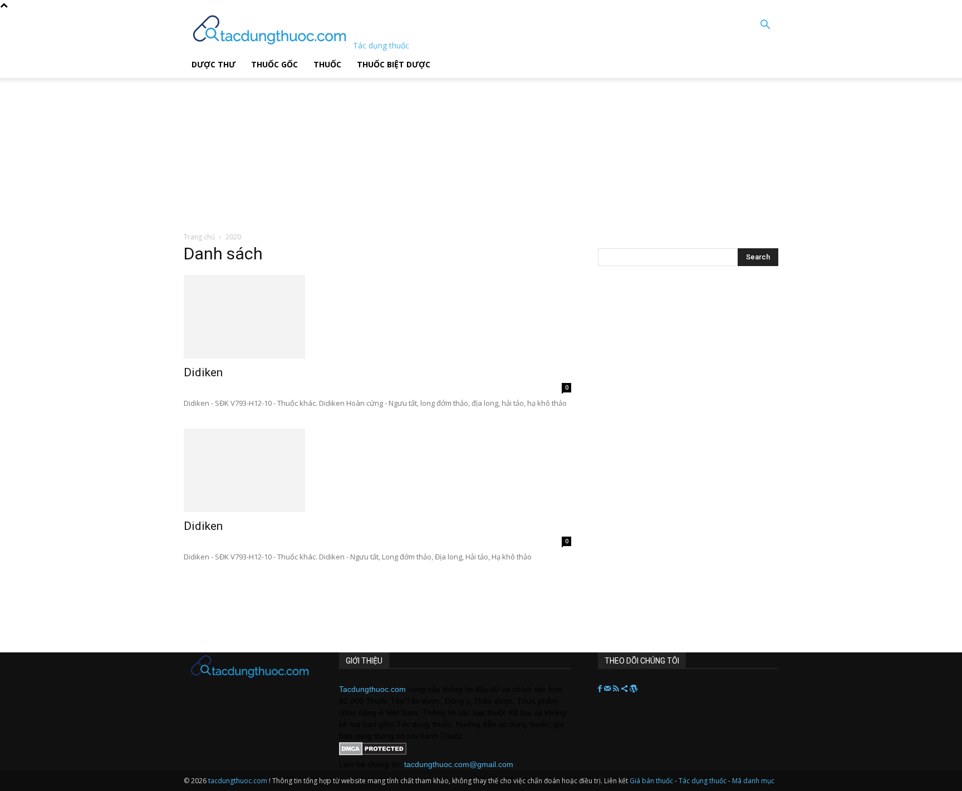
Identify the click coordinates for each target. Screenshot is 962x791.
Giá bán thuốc (651, 780)
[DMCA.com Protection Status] (372, 752)
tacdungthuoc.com (237, 780)
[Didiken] (377, 316)
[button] (765, 26)
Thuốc (327, 64)
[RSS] (617, 689)
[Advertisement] (283, 147)
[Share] (625, 689)
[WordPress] (633, 689)
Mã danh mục (753, 780)
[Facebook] (601, 689)
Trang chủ (199, 237)
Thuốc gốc (274, 64)
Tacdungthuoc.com (372, 689)
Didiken (203, 372)
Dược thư (213, 64)
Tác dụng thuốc (703, 780)
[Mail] (608, 689)
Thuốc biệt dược (393, 64)
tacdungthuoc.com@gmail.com (458, 764)
